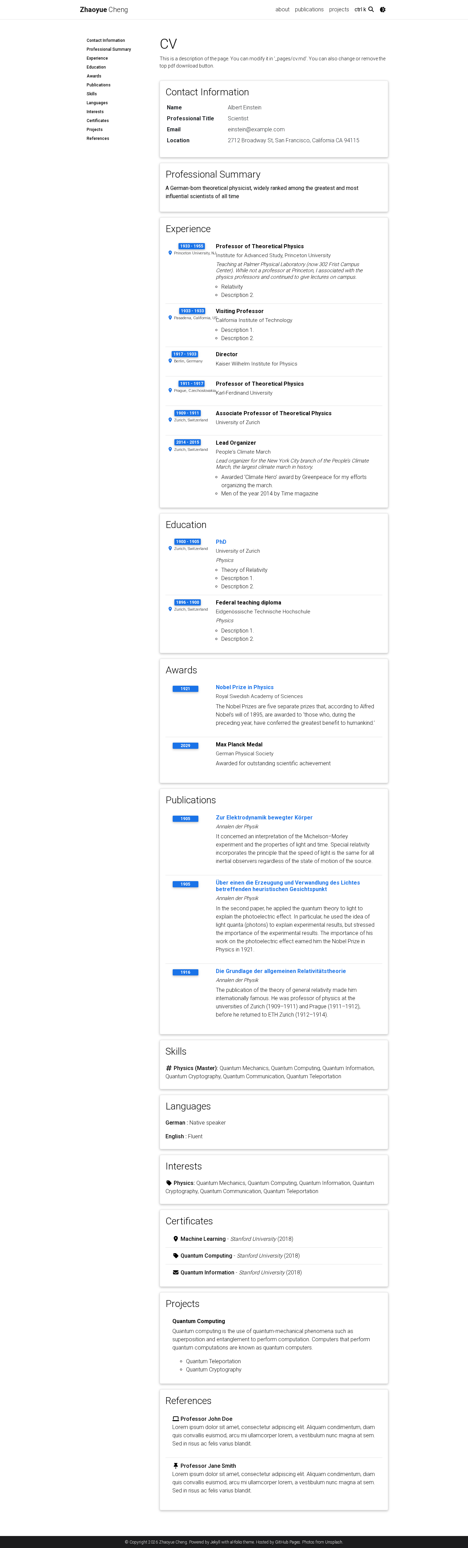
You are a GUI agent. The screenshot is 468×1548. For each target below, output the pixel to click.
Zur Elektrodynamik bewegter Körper (264, 817)
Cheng (104, 9)
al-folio (236, 1542)
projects (339, 9)
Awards (94, 76)
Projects (95, 129)
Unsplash (333, 1542)
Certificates (98, 120)
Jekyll (215, 1542)
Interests (95, 111)
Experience (97, 58)
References (98, 138)
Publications (99, 85)
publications (309, 9)
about (282, 9)
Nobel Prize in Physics (245, 687)
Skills (92, 94)
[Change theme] (382, 9)
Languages (97, 102)
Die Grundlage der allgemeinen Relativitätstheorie (281, 971)
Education (96, 67)
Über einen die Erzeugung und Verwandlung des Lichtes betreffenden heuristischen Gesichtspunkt (288, 885)
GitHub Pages (287, 1542)
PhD (221, 542)
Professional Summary (109, 49)
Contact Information (106, 40)
